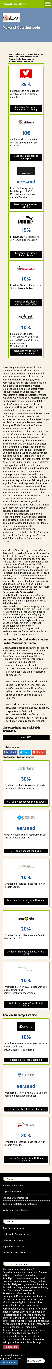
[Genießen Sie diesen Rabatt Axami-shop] (26, 867)
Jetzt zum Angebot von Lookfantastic (26, 801)
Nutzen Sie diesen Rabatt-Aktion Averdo (26, 1159)
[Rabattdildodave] (26, 122)
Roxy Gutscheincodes (13, 1228)
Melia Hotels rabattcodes (15, 1210)
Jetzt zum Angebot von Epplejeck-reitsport (26, 352)
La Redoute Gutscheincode (16, 1234)
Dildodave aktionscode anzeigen (26, 157)
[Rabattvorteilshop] (26, 74)
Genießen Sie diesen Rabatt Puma (26, 254)
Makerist (26, 737)
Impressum (11, 1347)
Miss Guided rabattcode (14, 1252)
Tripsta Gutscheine (12, 1191)
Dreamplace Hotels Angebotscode (20, 1204)
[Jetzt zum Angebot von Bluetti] (26, 1075)
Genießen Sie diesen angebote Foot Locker (26, 302)
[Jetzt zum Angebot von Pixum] (26, 817)
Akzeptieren (9, 1362)
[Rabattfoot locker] (26, 268)
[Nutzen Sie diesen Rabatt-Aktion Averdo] (26, 1125)
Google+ (40, 752)
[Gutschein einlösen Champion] (26, 1026)
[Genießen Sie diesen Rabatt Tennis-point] (26, 918)
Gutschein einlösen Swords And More (26, 1004)
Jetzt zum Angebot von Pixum (26, 851)
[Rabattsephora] (26, 171)
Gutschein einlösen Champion (26, 1059)
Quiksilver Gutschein (13, 1240)
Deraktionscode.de (14, 4)
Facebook (10, 752)
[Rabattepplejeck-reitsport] (26, 317)
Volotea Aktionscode (13, 1185)
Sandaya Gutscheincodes (15, 1198)
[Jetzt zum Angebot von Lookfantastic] (26, 768)
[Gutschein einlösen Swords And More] (26, 970)
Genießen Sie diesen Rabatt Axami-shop (26, 901)
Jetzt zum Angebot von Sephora (26, 205)
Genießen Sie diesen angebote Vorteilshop (26, 108)
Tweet (26, 752)
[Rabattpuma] (26, 219)
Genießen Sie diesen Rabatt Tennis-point (26, 952)
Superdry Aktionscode (14, 1246)
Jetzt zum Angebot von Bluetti (26, 1109)
